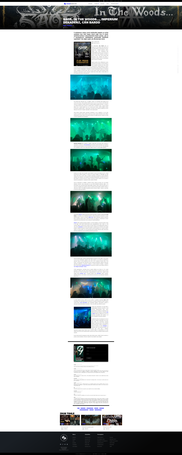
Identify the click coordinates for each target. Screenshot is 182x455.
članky (74, 439)
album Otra (91, 217)
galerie (74, 442)
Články (96, 3)
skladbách (105, 325)
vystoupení (80, 226)
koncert (80, 214)
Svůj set (75, 222)
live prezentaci (87, 144)
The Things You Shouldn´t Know (80, 266)
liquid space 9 (100, 437)
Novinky (90, 3)
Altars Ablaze (100, 444)
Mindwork (112, 444)
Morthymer (112, 442)
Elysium (111, 437)
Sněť (111, 446)
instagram (75, 446)
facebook (75, 444)
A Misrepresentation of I (86, 265)
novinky (74, 437)
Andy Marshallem (83, 302)
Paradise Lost (82, 273)
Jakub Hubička (95, 453)
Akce (107, 3)
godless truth (113, 439)
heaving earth (100, 442)
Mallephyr (99, 446)
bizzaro (102, 453)
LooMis (105, 453)
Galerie (102, 3)
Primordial (99, 273)
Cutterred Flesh (101, 439)
